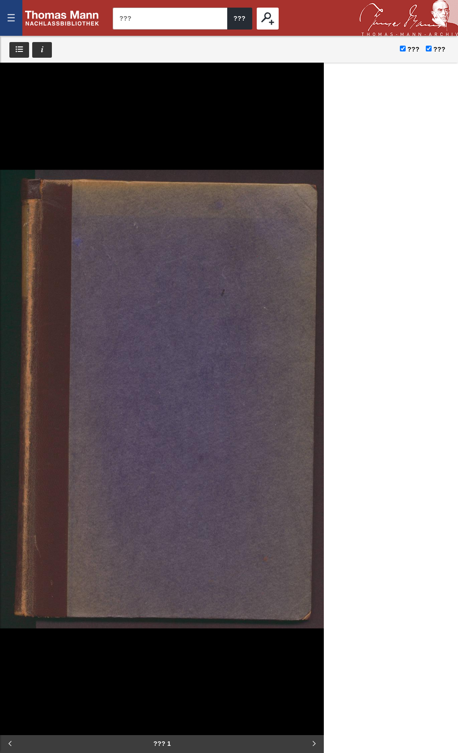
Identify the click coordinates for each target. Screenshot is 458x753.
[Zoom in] (13, 129)
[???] (268, 19)
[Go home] (13, 102)
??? (62, 18)
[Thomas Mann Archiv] (409, 18)
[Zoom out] (13, 76)
